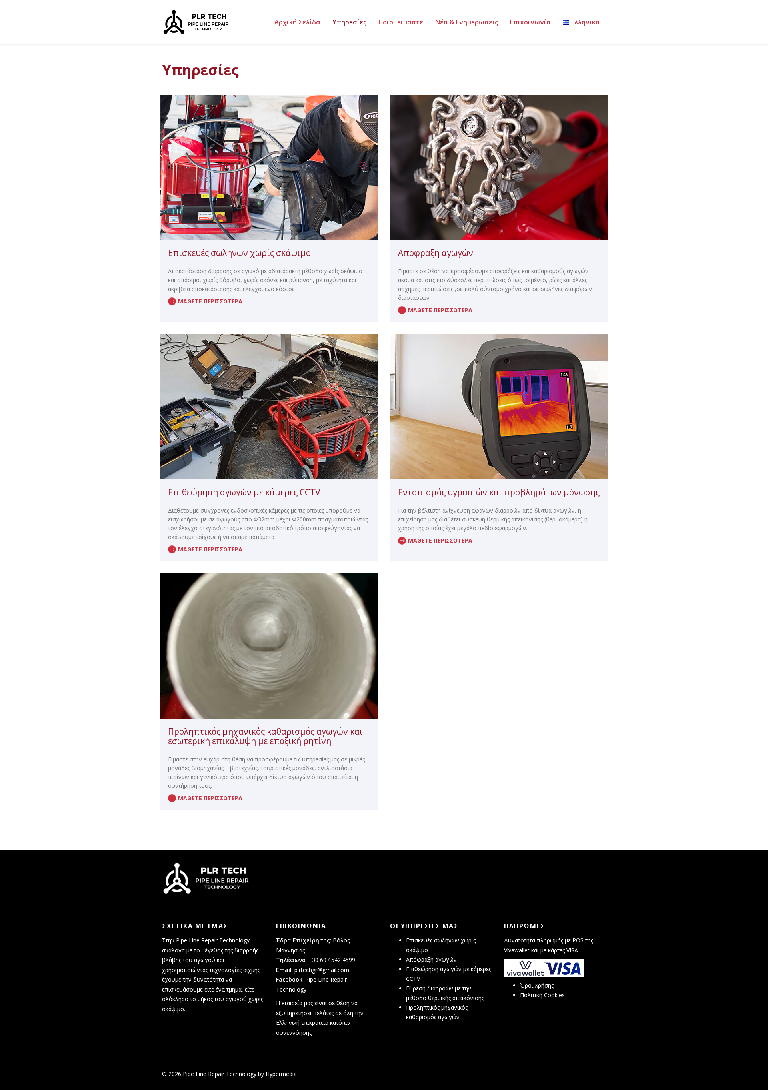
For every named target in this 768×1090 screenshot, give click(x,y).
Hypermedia (281, 1074)
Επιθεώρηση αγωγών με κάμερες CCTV (244, 492)
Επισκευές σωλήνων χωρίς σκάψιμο (239, 252)
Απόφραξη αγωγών (435, 252)
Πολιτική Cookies (542, 995)
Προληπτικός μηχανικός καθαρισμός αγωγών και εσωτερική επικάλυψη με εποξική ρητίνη (265, 736)
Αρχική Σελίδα (297, 22)
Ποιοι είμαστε (400, 22)
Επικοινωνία (530, 22)
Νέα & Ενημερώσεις (466, 22)
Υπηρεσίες (349, 22)
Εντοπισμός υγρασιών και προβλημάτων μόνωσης (499, 492)
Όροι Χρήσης (537, 985)
